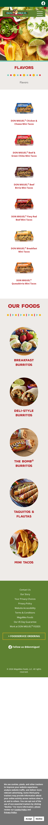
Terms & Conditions (25, 612)
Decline (39, 818)
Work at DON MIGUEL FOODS (25, 626)
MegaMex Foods (25, 617)
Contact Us (25, 589)
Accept (29, 818)
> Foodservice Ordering (24, 636)
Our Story (25, 594)
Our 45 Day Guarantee (25, 621)
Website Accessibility (25, 608)
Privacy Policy (25, 603)
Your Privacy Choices (25, 598)
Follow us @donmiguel (26, 646)
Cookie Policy (20, 809)
